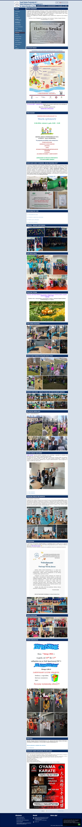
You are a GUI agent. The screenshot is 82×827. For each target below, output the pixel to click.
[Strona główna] (59, 3)
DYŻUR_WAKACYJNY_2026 (33, 214)
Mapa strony (58, 825)
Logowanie (64, 2)
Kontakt (54, 825)
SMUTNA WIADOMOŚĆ (20, 817)
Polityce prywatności (76, 822)
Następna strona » (61, 810)
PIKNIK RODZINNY (19, 821)
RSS (51, 825)
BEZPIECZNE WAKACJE (20, 818)
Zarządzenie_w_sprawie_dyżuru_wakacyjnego (35, 217)
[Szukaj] (56, 3)
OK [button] (79, 824)
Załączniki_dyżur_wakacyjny (33, 222)
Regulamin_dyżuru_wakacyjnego (33, 219)
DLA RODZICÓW (31, 747)
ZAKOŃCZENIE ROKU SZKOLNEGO (22, 820)
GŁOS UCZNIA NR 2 (31, 493)
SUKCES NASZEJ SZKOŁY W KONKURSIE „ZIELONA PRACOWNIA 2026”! (23, 823)
